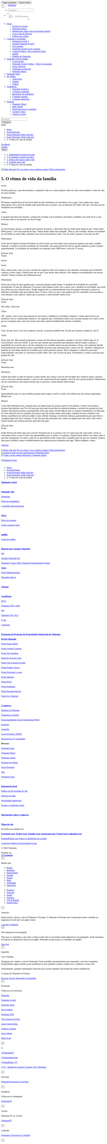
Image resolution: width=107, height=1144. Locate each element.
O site (3, 620)
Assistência (6, 596)
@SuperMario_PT (9, 1062)
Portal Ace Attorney (10, 696)
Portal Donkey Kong (10, 667)
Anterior (4, 445)
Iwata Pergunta (13, 132)
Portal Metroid (7, 677)
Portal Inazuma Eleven (11, 691)
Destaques (5, 496)
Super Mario (6, 1033)
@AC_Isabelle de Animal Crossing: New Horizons (23, 1067)
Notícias (5, 587)
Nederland (11, 883)
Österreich (11, 885)
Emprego (5, 724)
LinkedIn (5, 729)
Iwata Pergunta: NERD (11, 734)
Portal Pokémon (8, 686)
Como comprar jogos (10, 525)
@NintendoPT (7, 1053)
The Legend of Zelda (10, 1019)
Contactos (5, 625)
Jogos (3, 568)
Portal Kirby (6, 682)
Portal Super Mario (9, 644)
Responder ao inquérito (26, 978)
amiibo (4, 534)
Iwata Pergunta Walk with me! (20, 134)
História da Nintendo (10, 710)
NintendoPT (6, 1101)
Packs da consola (8, 520)
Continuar (13, 924)
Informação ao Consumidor (13, 739)
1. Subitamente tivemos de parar (21, 154)
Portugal (10, 890)
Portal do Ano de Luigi (11, 658)
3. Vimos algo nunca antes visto (21, 159)
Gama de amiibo (8, 539)
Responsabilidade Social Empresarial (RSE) (20, 720)
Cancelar (5, 924)
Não (3, 944)
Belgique (11, 870)
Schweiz (10, 892)
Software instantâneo (10, 501)
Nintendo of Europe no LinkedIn (15, 1135)
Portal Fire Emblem (9, 653)
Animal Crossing (8, 1028)
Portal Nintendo (8, 639)
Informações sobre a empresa (15, 815)
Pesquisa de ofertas (9, 762)
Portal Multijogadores (10, 572)
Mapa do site (7, 824)
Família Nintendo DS (10, 558)
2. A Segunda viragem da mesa (20, 157)
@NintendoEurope (9, 1057)
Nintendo (5, 995)
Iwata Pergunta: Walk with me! (20, 137)
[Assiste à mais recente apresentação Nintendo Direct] (25, 453)
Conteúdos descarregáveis (12, 506)
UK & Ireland (13, 900)
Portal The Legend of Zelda (13, 663)
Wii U (4, 515)
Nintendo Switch (9, 482)
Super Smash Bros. (9, 1024)
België (9, 868)
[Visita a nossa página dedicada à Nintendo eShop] (24, 455)
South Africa (12, 902)
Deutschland (12, 873)
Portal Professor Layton (11, 672)
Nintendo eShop (8, 758)
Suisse (9, 895)
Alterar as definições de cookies (33, 838)
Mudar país (9, 838)
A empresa (6, 705)
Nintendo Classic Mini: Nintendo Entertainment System (25, 563)
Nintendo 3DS (7, 492)
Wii (2, 553)
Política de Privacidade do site (14, 791)
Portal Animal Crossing (11, 648)
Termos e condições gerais (12, 805)
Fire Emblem (7, 1009)
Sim (7, 944)
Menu (4, 150)
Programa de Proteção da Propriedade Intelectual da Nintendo (30, 634)
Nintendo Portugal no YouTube (15, 1082)
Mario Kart (6, 1038)
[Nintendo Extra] (9, 460)
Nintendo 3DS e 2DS (10, 606)
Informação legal (9, 786)
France (10, 878)
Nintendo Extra (8, 777)
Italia (9, 880)
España (10, 875)
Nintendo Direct (8, 753)
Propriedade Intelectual (11, 800)
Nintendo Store (7, 748)
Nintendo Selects (8, 577)
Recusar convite (8, 978)
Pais (3, 772)
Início (9, 129)
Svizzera (10, 897)
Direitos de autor (8, 796)
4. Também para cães (16, 162)
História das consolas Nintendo (15, 549)
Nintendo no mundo (10, 715)
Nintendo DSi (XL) (9, 615)
